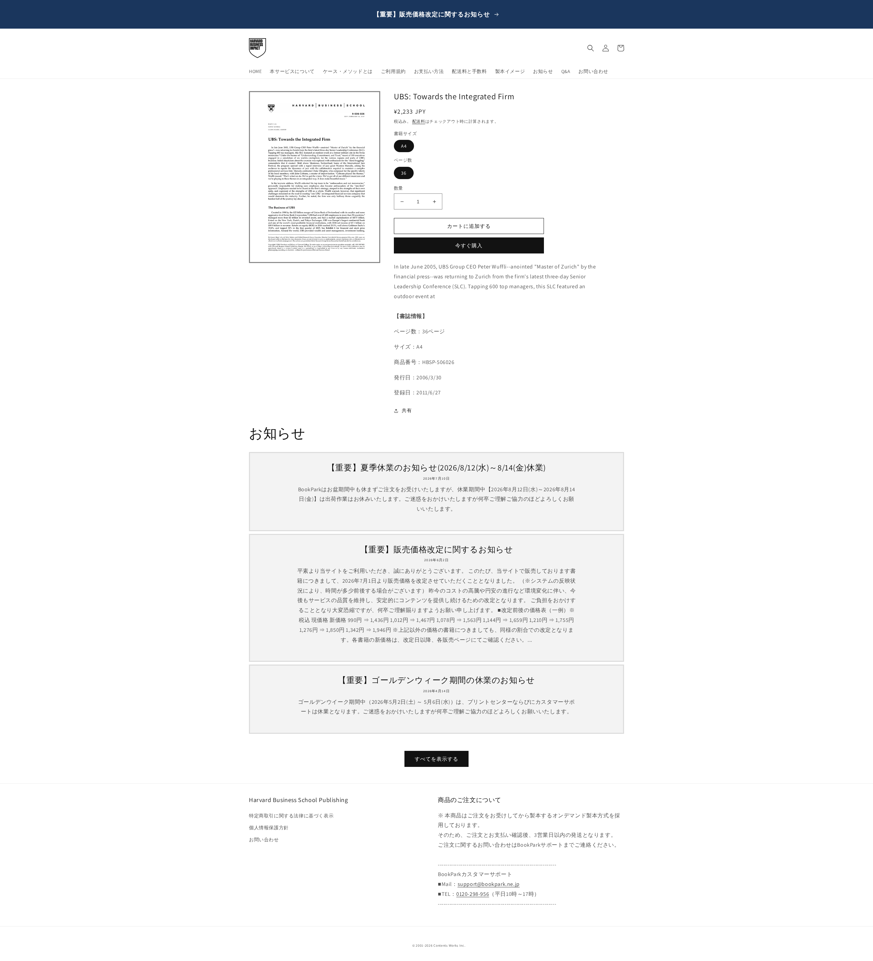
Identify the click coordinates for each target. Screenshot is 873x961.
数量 (398, 188)
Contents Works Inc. (449, 945)
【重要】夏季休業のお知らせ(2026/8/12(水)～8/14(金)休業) (436, 467)
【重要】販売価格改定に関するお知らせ (436, 549)
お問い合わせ (264, 839)
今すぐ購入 (469, 245)
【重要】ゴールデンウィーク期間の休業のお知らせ (436, 680)
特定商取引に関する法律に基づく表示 (291, 816)
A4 (404, 146)
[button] (590, 48)
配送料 (418, 121)
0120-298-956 (472, 894)
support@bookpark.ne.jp (489, 884)
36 (403, 173)
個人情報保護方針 (269, 828)
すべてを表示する (436, 759)
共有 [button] (407, 410)
